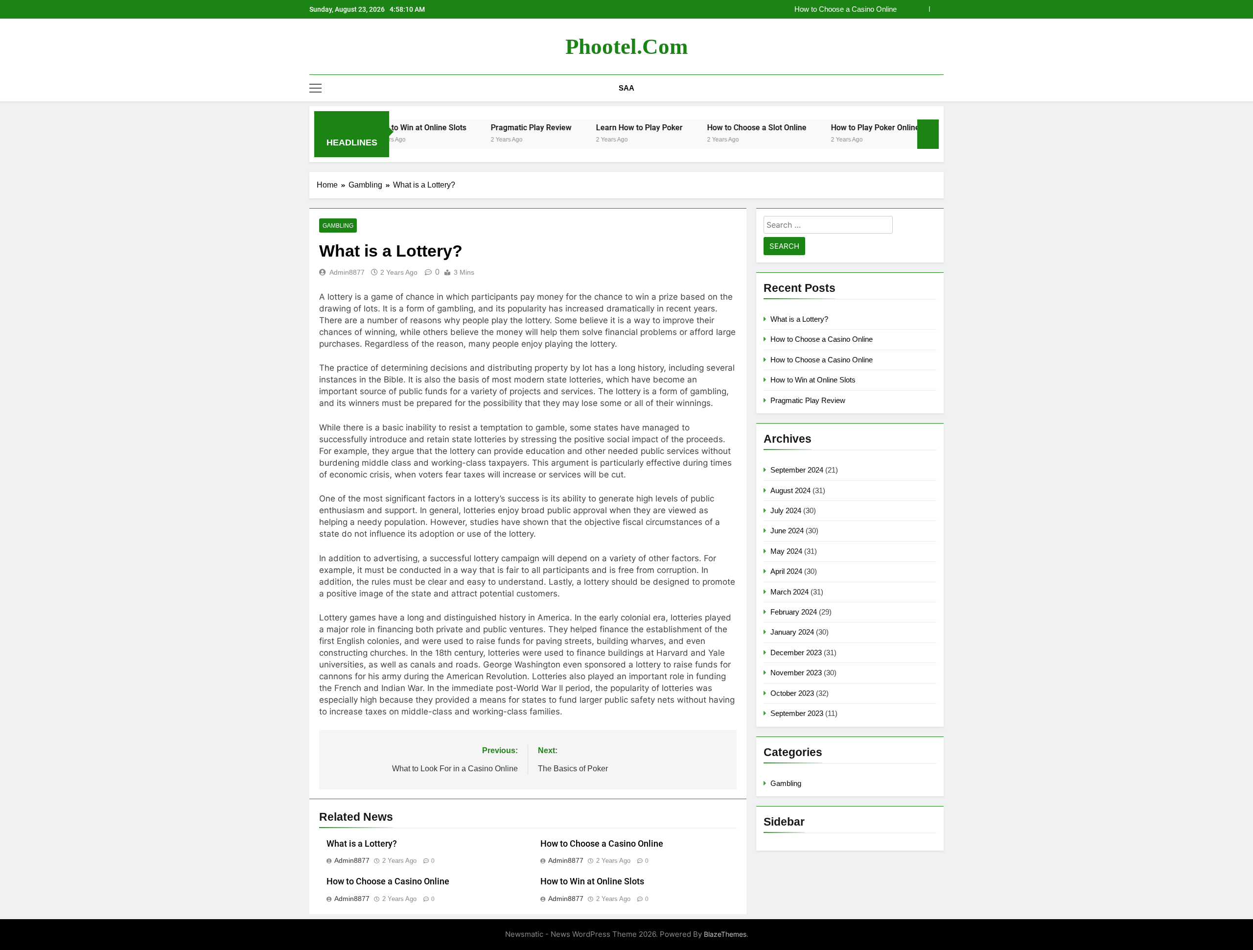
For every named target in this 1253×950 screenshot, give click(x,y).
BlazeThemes (725, 934)
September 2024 (796, 470)
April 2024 (786, 571)
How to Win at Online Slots (592, 881)
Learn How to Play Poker (608, 127)
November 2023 (796, 672)
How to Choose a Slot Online (726, 127)
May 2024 (786, 551)
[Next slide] (936, 9)
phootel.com (626, 46)
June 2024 (787, 530)
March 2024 (789, 592)
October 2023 (792, 693)
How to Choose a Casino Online (845, 9)
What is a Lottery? (361, 844)
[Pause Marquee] (928, 134)
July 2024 (785, 510)
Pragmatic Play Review (500, 127)
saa (626, 88)
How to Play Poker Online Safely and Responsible (887, 127)
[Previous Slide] (922, 9)
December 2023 (796, 652)
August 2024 (790, 490)
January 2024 (792, 632)
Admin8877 (347, 272)
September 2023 (796, 713)
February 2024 (793, 612)
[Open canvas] (315, 88)
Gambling (338, 225)
